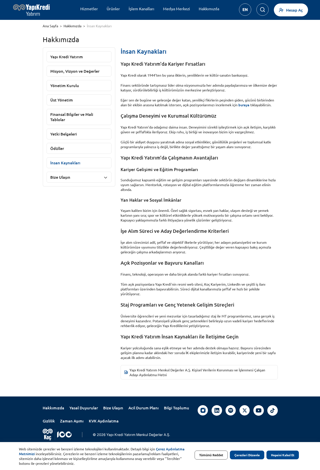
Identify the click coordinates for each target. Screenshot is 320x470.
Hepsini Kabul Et (282, 455)
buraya (243, 104)
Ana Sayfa (50, 26)
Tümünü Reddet (211, 455)
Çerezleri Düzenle (247, 455)
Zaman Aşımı (72, 420)
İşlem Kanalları (141, 8)
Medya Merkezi (176, 8)
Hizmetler (89, 8)
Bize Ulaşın (60, 177)
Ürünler (113, 8)
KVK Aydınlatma (104, 420)
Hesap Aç (294, 9)
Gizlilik (49, 420)
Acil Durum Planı (143, 407)
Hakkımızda (209, 8)
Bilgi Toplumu (176, 407)
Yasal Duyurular (83, 407)
